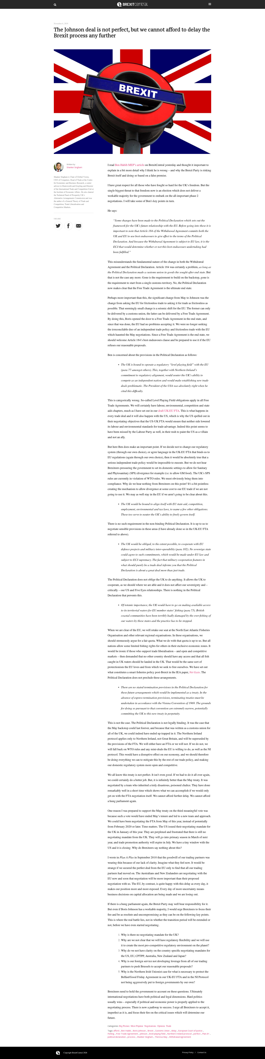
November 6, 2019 (61, 23)
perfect (196, 1033)
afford (116, 1030)
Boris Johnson (139, 1030)
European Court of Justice (190, 1030)
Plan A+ (205, 1033)
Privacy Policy (188, 1052)
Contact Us (201, 1052)
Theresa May (161, 1036)
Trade (168, 1025)
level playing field (157, 1033)
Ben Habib (126, 1030)
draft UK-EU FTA (168, 411)
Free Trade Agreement (127, 1033)
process (131, 1036)
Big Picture (124, 1025)
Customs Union (162, 1030)
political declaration (117, 1036)
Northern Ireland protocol (179, 1033)
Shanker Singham (74, 167)
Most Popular (137, 1025)
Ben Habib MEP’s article (129, 165)
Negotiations (150, 1025)
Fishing (111, 1033)
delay (173, 1030)
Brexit (150, 1030)
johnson (143, 1033)
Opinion (161, 1025)
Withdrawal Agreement (180, 1036)
